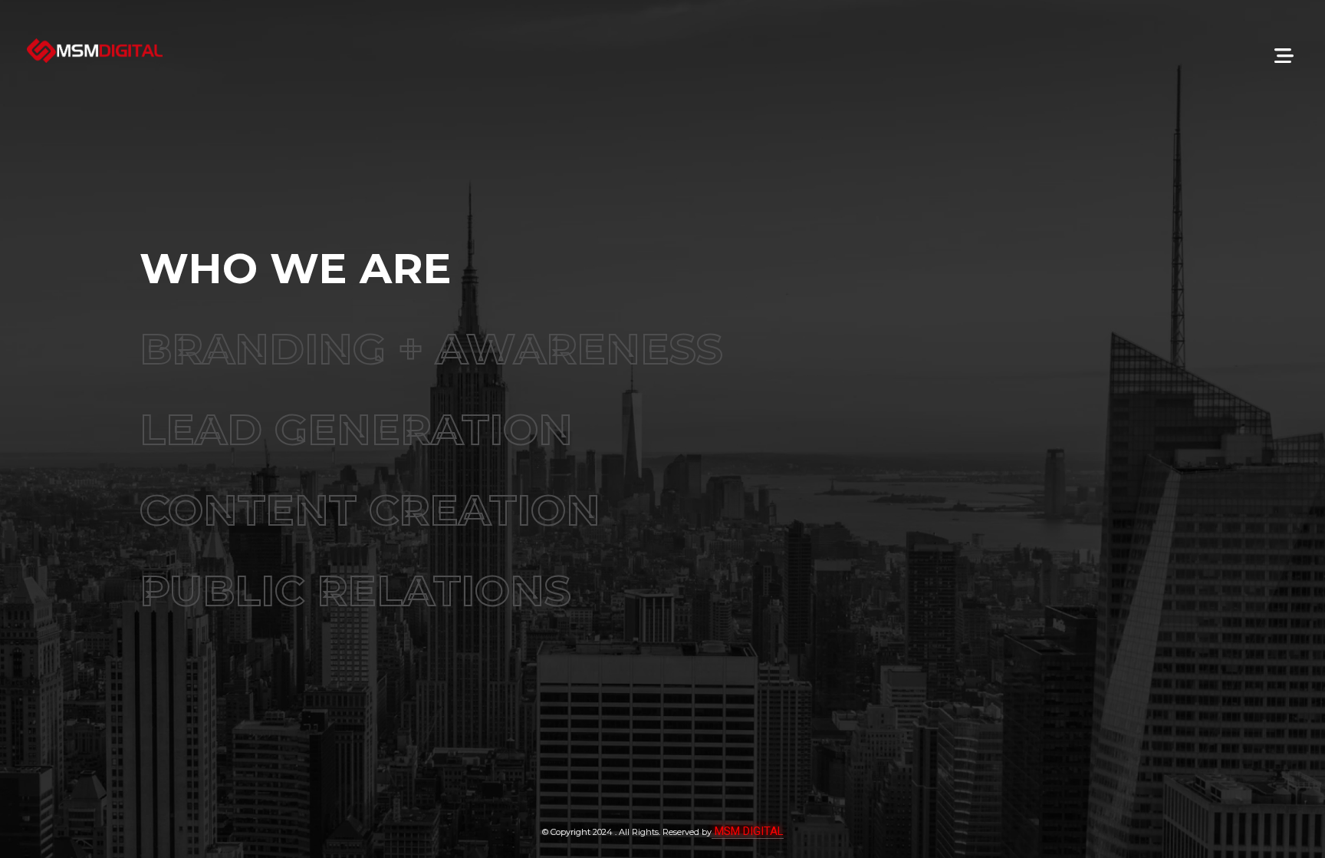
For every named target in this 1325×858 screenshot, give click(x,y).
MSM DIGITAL (748, 831)
